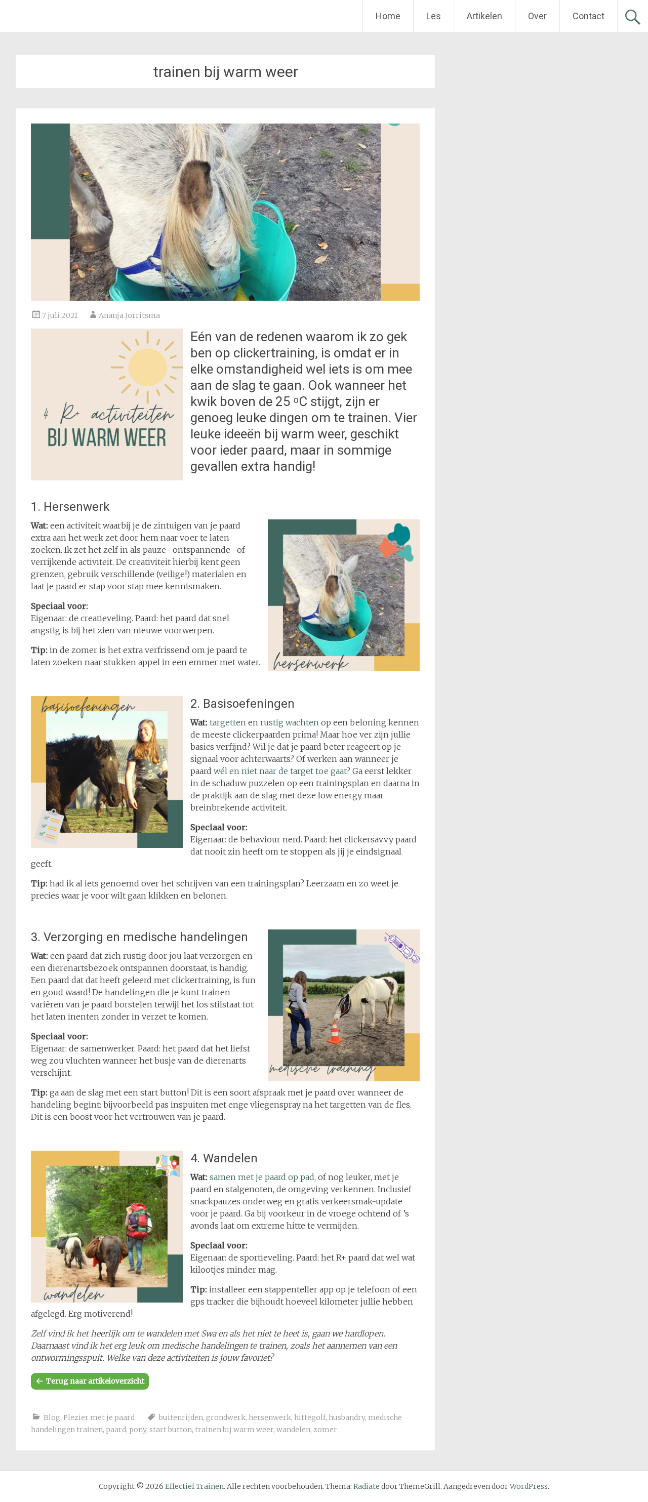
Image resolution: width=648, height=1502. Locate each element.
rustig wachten (289, 722)
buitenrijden (181, 1417)
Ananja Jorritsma (129, 315)
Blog (52, 1417)
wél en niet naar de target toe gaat (280, 771)
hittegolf (310, 1417)
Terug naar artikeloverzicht (95, 1381)
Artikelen (484, 16)
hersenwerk (270, 1417)
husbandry (347, 1417)
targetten (228, 722)
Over (537, 16)
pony (137, 1429)
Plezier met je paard (99, 1417)
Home (388, 16)
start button (170, 1429)
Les (433, 16)
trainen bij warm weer (234, 1429)
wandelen (293, 1429)
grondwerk (226, 1417)
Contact (588, 16)
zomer (325, 1429)
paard (116, 1429)
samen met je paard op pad (262, 1177)
